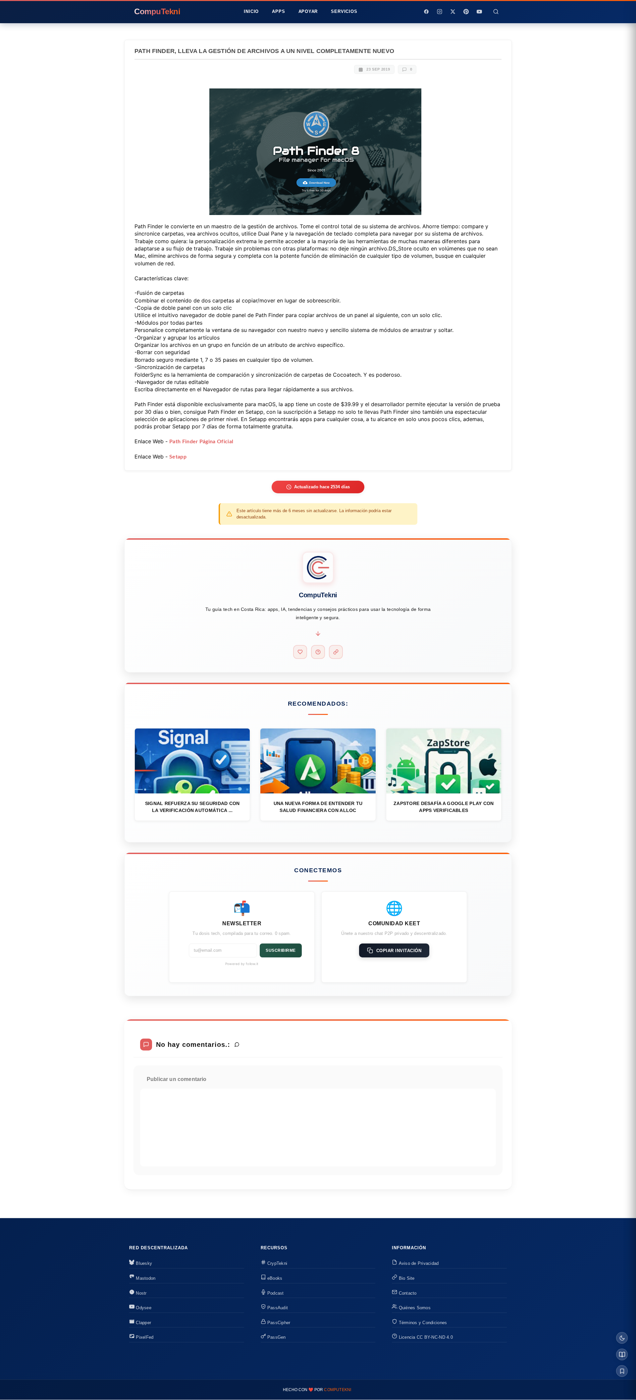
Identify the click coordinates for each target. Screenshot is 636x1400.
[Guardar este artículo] (622, 1371)
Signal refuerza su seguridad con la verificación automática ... (192, 807)
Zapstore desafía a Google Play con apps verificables (444, 807)
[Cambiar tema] (622, 1338)
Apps (278, 11)
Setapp (177, 456)
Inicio (251, 11)
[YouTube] (479, 11)
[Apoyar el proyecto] (300, 652)
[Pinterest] (466, 11)
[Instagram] (439, 11)
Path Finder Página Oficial (201, 441)
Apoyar (308, 11)
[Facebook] (426, 11)
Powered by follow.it (241, 964)
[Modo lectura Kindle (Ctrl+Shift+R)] (622, 1354)
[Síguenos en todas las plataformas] (336, 652)
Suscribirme (281, 950)
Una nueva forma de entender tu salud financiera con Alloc (318, 807)
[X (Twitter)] (453, 11)
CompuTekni (337, 1389)
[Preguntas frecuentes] (318, 652)
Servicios (344, 11)
